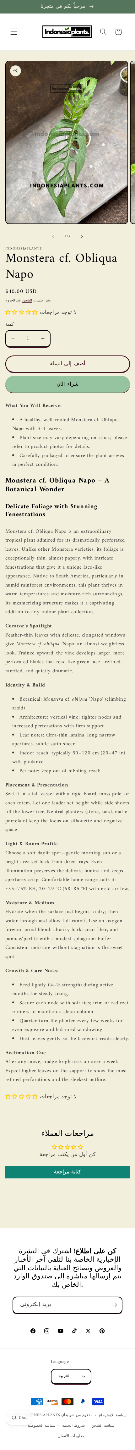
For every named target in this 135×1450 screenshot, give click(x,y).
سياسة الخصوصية (41, 1425)
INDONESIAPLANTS (42, 1415)
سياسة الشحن (103, 1425)
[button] (13, 31)
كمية (9, 325)
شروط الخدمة (73, 1425)
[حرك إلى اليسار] (53, 236)
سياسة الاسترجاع (113, 1415)
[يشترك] (114, 1305)
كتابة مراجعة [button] (67, 1172)
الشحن (27, 301)
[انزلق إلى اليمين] (82, 236)
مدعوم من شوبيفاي (76, 1415)
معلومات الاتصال (71, 1436)
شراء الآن (67, 384)
